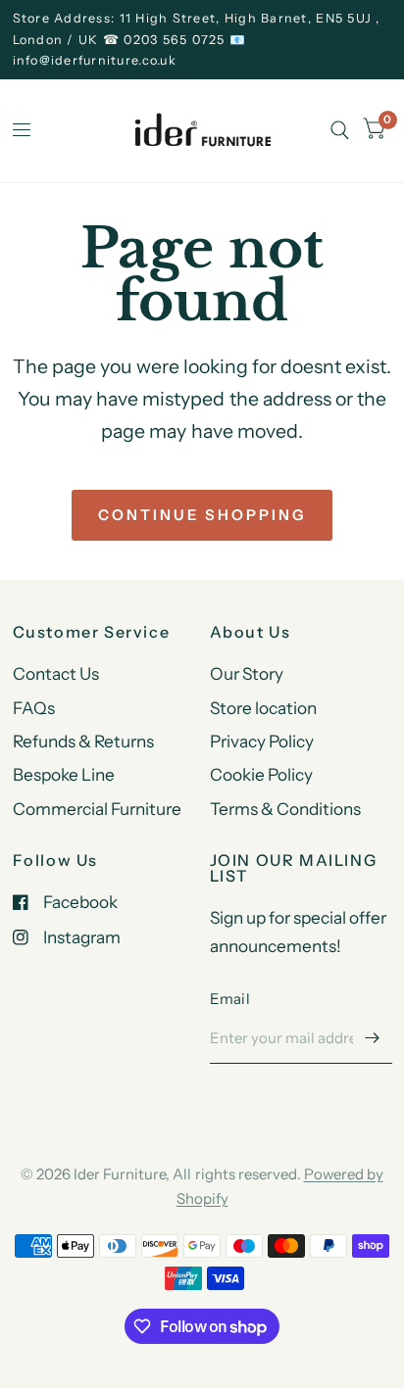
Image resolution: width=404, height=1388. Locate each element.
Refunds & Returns (83, 741)
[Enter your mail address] (372, 1038)
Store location (263, 707)
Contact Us (56, 673)
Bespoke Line (64, 774)
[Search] (340, 130)
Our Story (246, 673)
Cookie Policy (261, 774)
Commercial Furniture (97, 808)
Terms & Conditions (285, 808)
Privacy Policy (262, 741)
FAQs (34, 707)
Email (230, 998)
